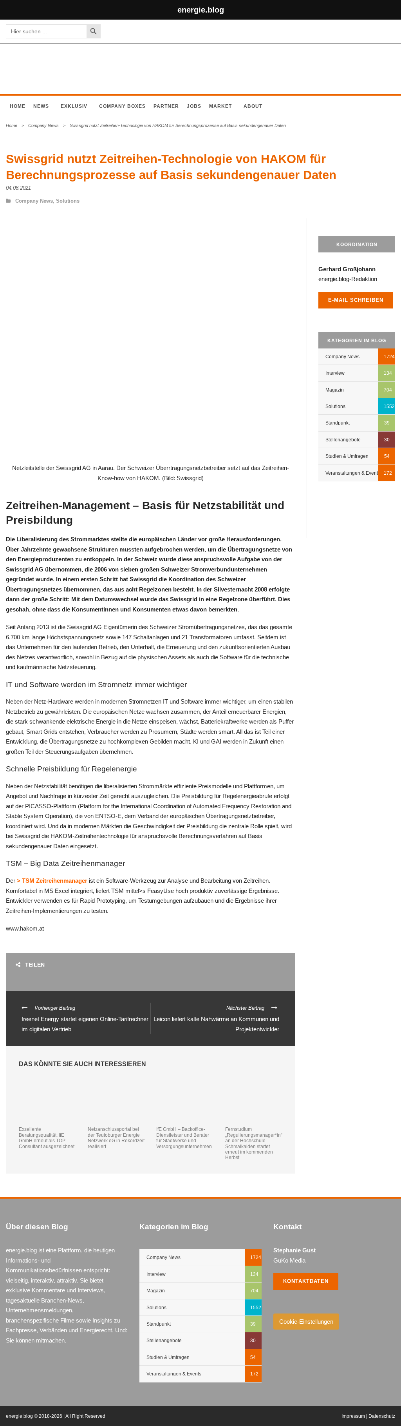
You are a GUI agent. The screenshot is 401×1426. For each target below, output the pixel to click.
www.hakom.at (25, 928)
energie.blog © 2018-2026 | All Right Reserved (55, 1416)
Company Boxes (122, 106)
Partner (166, 106)
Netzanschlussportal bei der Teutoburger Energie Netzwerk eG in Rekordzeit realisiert (116, 1138)
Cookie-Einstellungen (306, 1321)
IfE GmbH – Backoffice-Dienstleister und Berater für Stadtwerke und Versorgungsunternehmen (184, 1138)
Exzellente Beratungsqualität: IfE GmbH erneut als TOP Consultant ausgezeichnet (46, 1138)
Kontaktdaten (306, 1281)
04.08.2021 (18, 188)
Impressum (353, 1416)
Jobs (194, 106)
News (41, 106)
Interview (335, 373)
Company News (43, 125)
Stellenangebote (343, 440)
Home (17, 106)
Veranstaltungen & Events (352, 473)
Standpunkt (337, 423)
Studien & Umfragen (346, 456)
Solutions (67, 201)
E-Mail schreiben (355, 300)
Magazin (334, 390)
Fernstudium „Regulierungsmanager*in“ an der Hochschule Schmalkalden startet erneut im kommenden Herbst (253, 1143)
